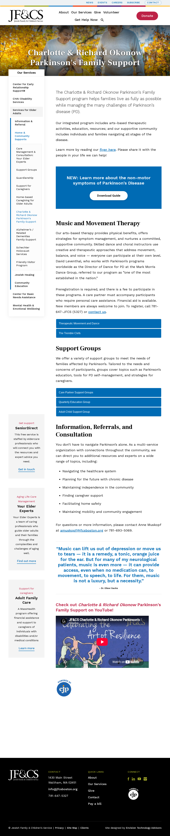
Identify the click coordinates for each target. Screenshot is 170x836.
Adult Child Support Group (74, 411)
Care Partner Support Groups (76, 392)
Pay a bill (94, 803)
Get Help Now (86, 20)
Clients (84, 827)
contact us (97, 312)
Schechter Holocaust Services (22, 251)
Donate (147, 16)
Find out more (26, 561)
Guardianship (24, 177)
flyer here (108, 150)
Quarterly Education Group (74, 402)
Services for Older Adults (24, 111)
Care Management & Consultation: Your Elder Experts (26, 155)
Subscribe (133, 2)
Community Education (22, 284)
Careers (117, 2)
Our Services (81, 12)
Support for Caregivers (23, 187)
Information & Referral (23, 123)
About (64, 12)
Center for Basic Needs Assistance (24, 295)
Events (102, 2)
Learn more (27, 648)
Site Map (72, 827)
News (89, 2)
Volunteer (111, 12)
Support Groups (26, 169)
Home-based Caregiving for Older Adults (25, 200)
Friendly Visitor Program (25, 263)
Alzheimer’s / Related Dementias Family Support (26, 234)
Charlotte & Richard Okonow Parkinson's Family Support (26, 216)
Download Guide (108, 195)
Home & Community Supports (22, 136)
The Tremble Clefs (70, 333)
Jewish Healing (24, 274)
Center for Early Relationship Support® (23, 87)
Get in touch (26, 469)
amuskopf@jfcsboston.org (81, 530)
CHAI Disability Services (22, 100)
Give (97, 12)
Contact (153, 2)
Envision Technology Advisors (144, 827)
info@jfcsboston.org (63, 789)
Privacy (59, 827)
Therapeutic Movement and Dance (79, 323)
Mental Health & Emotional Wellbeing (26, 307)
